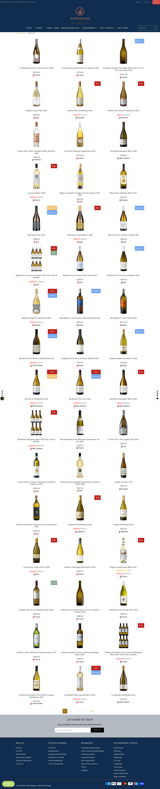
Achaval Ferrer (119, 748)
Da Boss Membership (55, 760)
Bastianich (117, 751)
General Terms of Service (89, 764)
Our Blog (19, 748)
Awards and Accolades (23, 757)
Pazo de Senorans (120, 770)
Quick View (36, 56)
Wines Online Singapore (29, 785)
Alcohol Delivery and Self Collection (92, 751)
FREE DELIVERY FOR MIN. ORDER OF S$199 (18, 2)
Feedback (84, 770)
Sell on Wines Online (87, 760)
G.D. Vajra (117, 760)
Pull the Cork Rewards (55, 764)
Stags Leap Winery (120, 776)
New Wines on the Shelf (56, 757)
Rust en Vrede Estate (121, 773)
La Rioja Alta (118, 764)
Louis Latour (118, 767)
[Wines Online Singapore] (80, 15)
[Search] (155, 27)
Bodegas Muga (119, 754)
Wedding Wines (53, 751)
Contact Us (19, 764)
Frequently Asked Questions (90, 748)
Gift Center (52, 748)
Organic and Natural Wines (57, 754)
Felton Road (118, 757)
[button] (30, 28)
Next (92, 711)
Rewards (139, 2)
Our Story (19, 751)
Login (148, 2)
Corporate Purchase (88, 757)
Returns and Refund (88, 754)
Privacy (83, 767)
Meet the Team (21, 754)
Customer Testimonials (23, 760)
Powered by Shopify (44, 785)
